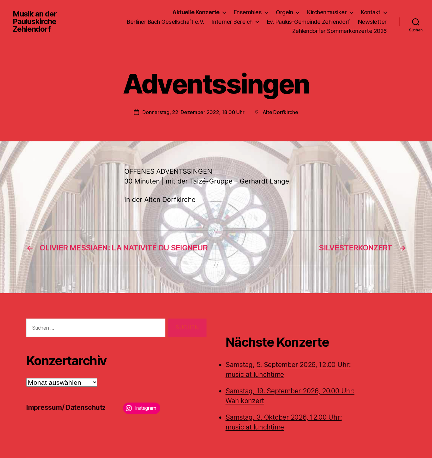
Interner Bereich (232, 21)
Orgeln (284, 12)
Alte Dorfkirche (280, 112)
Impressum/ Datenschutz (66, 407)
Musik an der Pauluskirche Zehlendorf (35, 21)
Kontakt (370, 12)
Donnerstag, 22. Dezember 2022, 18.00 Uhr (193, 112)
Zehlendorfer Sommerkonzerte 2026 (339, 31)
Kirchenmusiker (327, 12)
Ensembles (248, 12)
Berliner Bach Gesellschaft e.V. (165, 21)
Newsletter (372, 21)
